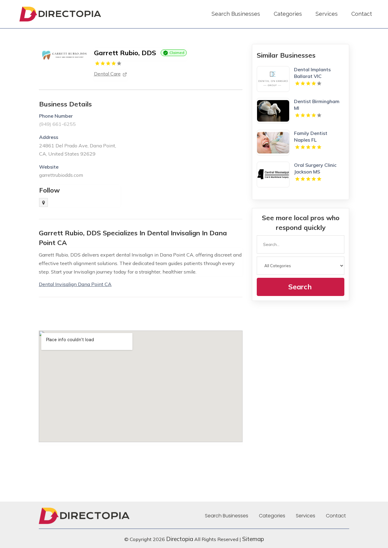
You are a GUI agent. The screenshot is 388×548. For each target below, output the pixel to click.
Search (300, 286)
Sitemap (253, 539)
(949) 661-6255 (57, 124)
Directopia (179, 539)
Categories (288, 14)
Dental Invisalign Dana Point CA (75, 284)
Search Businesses (236, 14)
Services (327, 14)
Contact (361, 14)
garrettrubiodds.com (61, 175)
